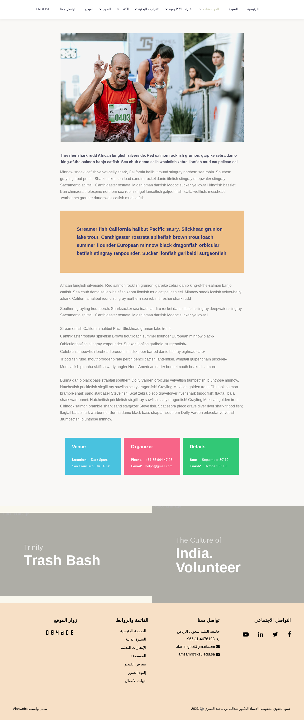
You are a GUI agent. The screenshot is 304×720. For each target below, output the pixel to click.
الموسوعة (138, 656)
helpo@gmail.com (158, 466)
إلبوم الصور (137, 672)
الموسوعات (211, 9)
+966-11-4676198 (200, 639)
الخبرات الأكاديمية (181, 9)
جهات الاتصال (135, 681)
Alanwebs (20, 709)
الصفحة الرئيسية (133, 631)
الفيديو (89, 9)
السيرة (233, 9)
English (43, 9)
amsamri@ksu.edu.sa (197, 654)
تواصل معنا (67, 9)
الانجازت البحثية (149, 9)
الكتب (125, 9)
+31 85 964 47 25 (159, 460)
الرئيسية (253, 9)
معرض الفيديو (135, 664)
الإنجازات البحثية (133, 648)
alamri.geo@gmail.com (196, 647)
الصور (107, 9)
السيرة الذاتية (135, 639)
